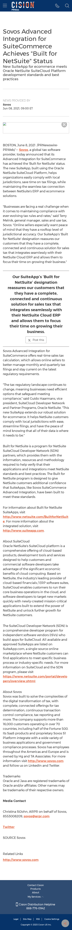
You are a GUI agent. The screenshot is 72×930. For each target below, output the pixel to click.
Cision (41, 924)
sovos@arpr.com (37, 816)
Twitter (9, 827)
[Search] (67, 6)
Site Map (27, 919)
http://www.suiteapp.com (23, 530)
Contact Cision (35, 885)
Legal (15, 919)
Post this (38, 340)
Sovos (23, 150)
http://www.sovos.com (46, 761)
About (35, 892)
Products (35, 888)
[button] (36, 124)
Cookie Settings (51, 919)
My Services (34, 896)
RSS (38, 919)
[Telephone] (57, 6)
